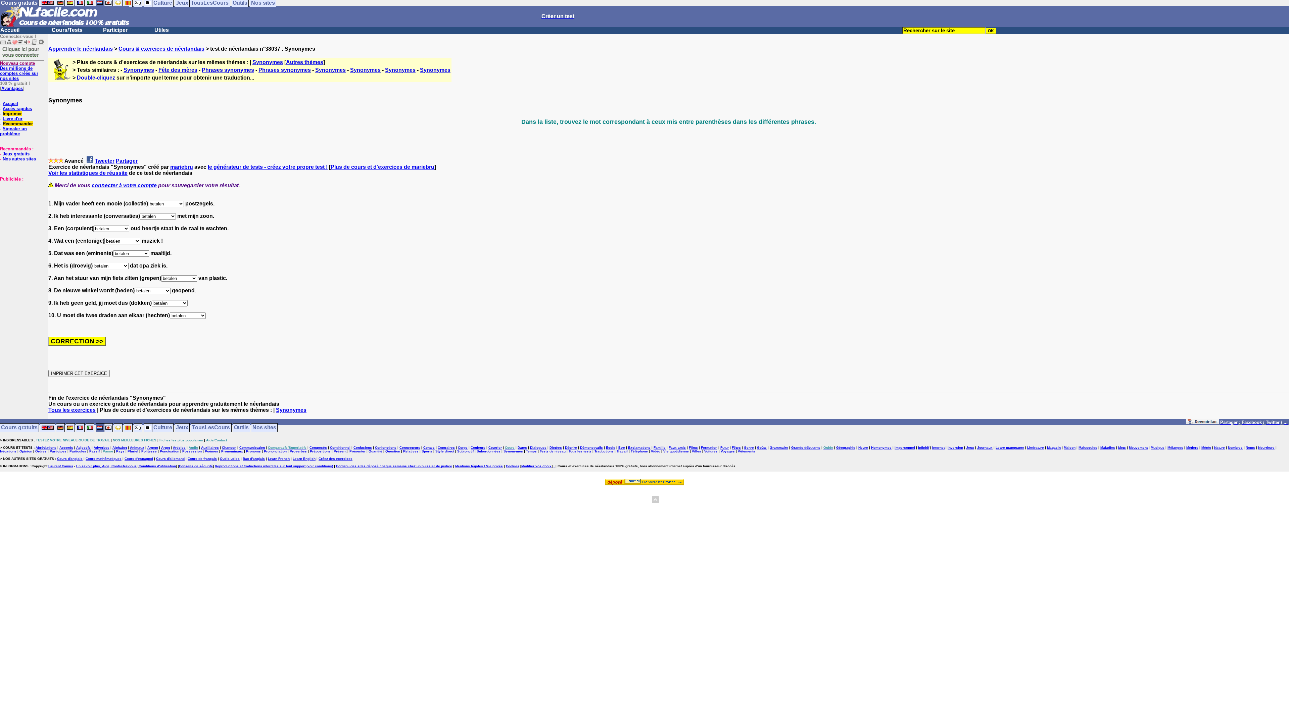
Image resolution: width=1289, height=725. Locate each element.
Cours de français (202, 459)
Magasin (1054, 447)
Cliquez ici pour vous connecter (20, 51)
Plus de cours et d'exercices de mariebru (382, 167)
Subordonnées (488, 451)
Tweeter (104, 161)
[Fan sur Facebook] (1202, 423)
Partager (127, 161)
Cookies (512, 466)
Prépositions (320, 451)
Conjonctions (385, 447)
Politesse (149, 451)
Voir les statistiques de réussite (88, 173)
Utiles (161, 30)
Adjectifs (83, 447)
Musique (1157, 447)
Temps (531, 451)
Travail (622, 451)
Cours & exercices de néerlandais (161, 49)
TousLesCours (211, 428)
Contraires (446, 447)
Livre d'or (12, 118)
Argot (165, 447)
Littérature (1035, 447)
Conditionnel (340, 447)
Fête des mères (177, 70)
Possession (192, 451)
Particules (77, 451)
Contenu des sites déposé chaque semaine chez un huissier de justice (394, 466)
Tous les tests (580, 451)
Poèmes (211, 451)
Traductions (604, 451)
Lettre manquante (1010, 447)
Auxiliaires (210, 447)
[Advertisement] (20, 215)
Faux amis (677, 447)
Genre (749, 447)
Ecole (610, 447)
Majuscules (1088, 447)
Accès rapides (17, 108)
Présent (340, 451)
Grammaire (779, 447)
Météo (1206, 447)
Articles (179, 447)
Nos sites (264, 428)
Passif (94, 451)
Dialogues (538, 447)
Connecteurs (409, 447)
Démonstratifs (591, 447)
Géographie (845, 447)
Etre (621, 447)
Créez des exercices (335, 459)
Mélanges (1175, 447)
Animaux (137, 447)
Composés (318, 447)
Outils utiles (230, 459)
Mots (1122, 447)
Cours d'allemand (170, 459)
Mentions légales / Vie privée (479, 466)
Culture (162, 428)
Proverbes (298, 451)
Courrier (495, 447)
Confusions (362, 447)
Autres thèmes (304, 62)
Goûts (762, 447)
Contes (429, 447)
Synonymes (267, 62)
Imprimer (12, 113)
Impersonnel (905, 447)
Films (693, 447)
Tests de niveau (553, 451)
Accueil (9, 30)
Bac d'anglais (254, 459)
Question (392, 451)
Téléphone (639, 451)
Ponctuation (169, 451)
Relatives (411, 451)
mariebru (181, 167)
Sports (427, 451)
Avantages (12, 88)
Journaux (985, 447)
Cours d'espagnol (139, 459)
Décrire (571, 447)
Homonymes (881, 447)
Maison (1070, 447)
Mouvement (1138, 447)
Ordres (41, 451)
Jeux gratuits (16, 153)
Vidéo (655, 451)
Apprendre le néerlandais (80, 49)
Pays (120, 451)
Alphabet (119, 447)
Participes (58, 451)
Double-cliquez (96, 78)
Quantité (375, 451)
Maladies (1107, 447)
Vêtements (746, 451)
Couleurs (478, 447)
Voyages (728, 451)
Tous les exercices (72, 410)
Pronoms (253, 451)
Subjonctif (465, 451)
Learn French (279, 459)
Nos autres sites (19, 158)
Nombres (1235, 447)
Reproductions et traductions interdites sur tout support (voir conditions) (274, 466)
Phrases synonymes (228, 70)
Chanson (229, 447)
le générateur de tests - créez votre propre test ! (268, 167)
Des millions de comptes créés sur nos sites (19, 71)
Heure (863, 447)
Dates (522, 447)
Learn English (304, 459)
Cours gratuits (19, 428)
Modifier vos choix (536, 466)
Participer (115, 30)
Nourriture (1266, 447)
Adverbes (101, 447)
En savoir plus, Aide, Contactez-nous (106, 466)
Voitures (711, 451)
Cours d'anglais (70, 459)
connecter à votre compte (124, 185)
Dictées (556, 447)
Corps (463, 447)
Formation (709, 447)
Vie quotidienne (676, 451)
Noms (1250, 447)
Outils (241, 428)
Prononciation (275, 451)
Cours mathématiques (104, 459)
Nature (1219, 447)
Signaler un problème (13, 131)
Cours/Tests (67, 30)
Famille (660, 447)
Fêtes (736, 447)
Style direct (444, 451)
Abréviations (46, 447)
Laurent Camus (60, 466)
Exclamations (639, 447)
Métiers (1192, 447)
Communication (252, 447)
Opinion (25, 451)
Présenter (357, 451)
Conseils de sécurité (196, 466)
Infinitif (923, 447)
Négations (8, 451)
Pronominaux (232, 451)
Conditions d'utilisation (157, 466)
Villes (696, 451)
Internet (938, 447)
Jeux (182, 428)
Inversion (955, 447)
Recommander (18, 123)
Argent (152, 447)
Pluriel (133, 451)
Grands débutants (805, 447)
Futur (724, 447)
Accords (66, 447)
